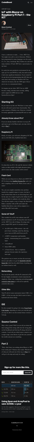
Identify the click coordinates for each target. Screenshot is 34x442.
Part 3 (7, 126)
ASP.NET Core (6, 9)
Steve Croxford (7, 27)
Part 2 (26, 352)
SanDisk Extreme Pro (19, 181)
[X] (17, 425)
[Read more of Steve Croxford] (4, 23)
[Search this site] (28, 2)
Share (29, 25)
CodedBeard (7, 2)
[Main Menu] (31, 2)
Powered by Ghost (17, 429)
